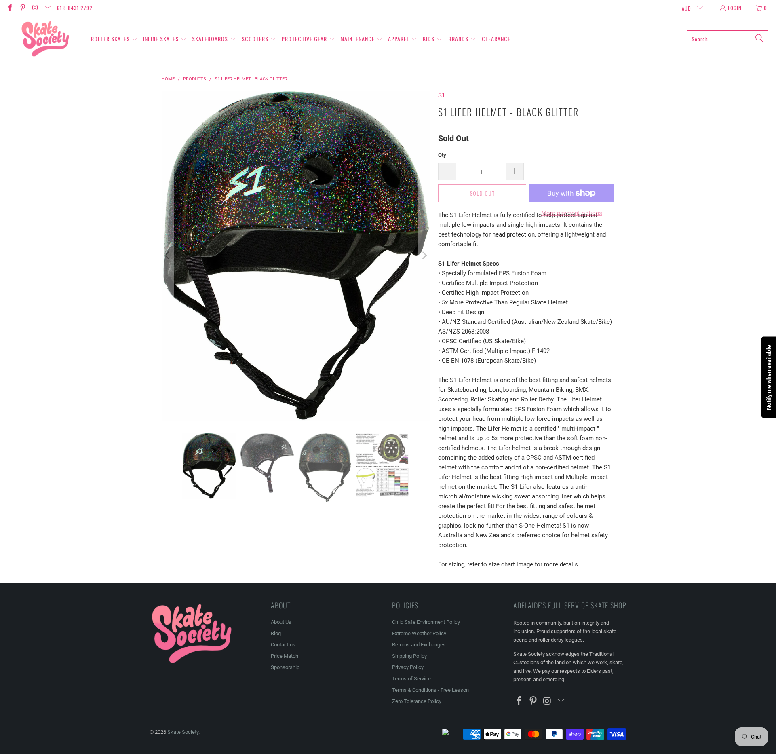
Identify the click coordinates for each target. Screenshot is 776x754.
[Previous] (167, 256)
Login (735, 7)
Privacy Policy (408, 667)
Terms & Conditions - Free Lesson (430, 690)
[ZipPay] (452, 734)
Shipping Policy (409, 656)
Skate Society (182, 732)
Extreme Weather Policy (419, 633)
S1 (441, 95)
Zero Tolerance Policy (416, 701)
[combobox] (727, 39)
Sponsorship (285, 667)
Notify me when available (768, 377)
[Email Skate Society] (47, 7)
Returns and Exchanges (419, 645)
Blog (276, 633)
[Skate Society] (45, 39)
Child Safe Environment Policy (426, 622)
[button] (114, 39)
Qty (442, 155)
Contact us (283, 645)
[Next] (424, 256)
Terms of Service (411, 679)
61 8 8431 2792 (75, 7)
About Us (281, 622)
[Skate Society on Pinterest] (22, 7)
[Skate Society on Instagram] (35, 7)
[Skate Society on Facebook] (9, 7)
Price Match (284, 656)
